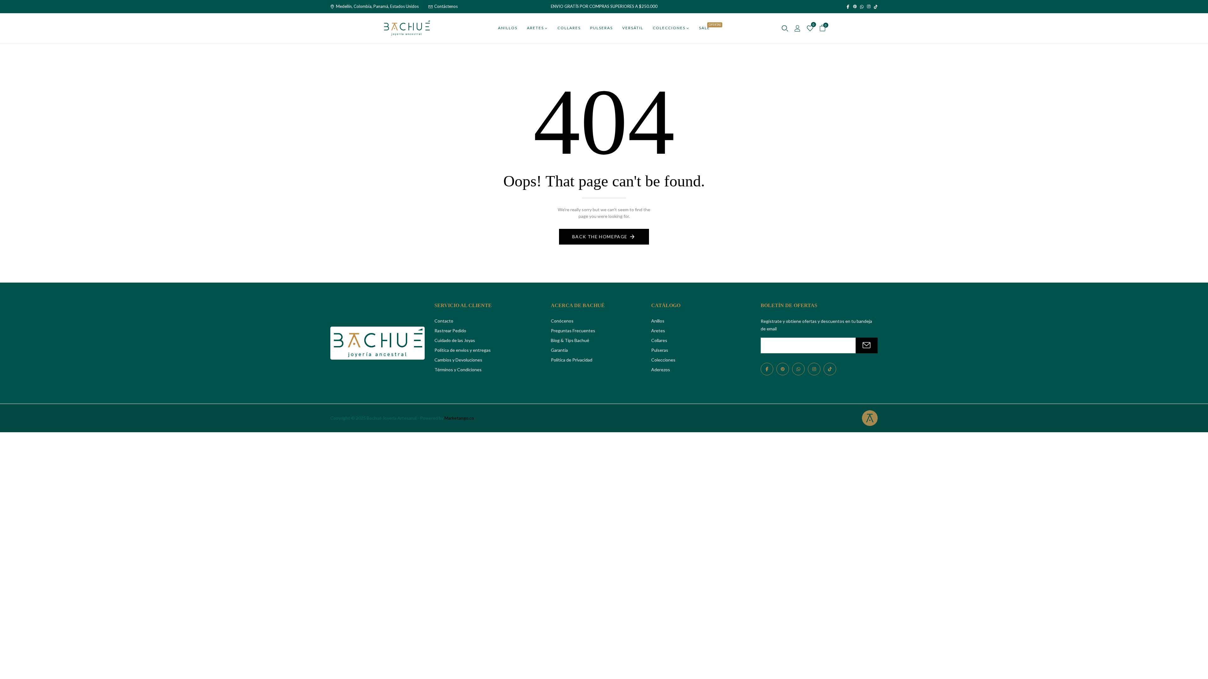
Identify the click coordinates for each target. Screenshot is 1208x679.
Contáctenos (446, 6)
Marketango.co (459, 418)
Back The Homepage (600, 236)
